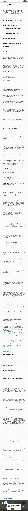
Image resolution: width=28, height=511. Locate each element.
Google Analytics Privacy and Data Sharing (9, 297)
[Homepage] (5, 1)
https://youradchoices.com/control (8, 351)
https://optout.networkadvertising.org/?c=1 (9, 352)
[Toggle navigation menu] (2, 1)
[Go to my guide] (19, 1)
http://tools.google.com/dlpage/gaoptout (9, 331)
